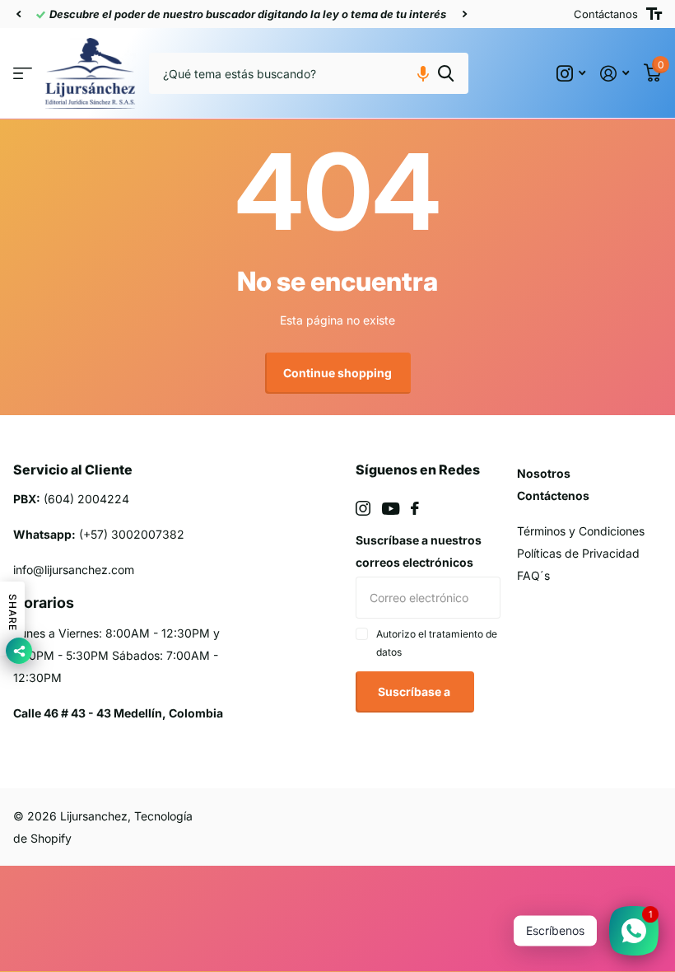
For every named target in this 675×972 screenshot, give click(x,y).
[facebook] (415, 508)
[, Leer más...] (571, 73)
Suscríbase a (415, 692)
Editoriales (22, 74)
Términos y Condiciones (581, 531)
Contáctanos (606, 14)
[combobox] (308, 73)
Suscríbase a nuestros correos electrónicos (419, 551)
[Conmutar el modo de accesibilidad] (654, 14)
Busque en (445, 73)
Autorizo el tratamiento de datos (436, 643)
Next (464, 14)
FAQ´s (533, 575)
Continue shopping (337, 373)
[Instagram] (363, 508)
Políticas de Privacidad (578, 553)
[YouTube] (390, 508)
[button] (18, 14)
